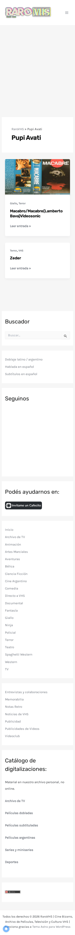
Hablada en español (19, 367)
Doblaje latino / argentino (23, 359)
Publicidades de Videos (22, 729)
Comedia (11, 588)
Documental (14, 603)
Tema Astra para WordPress (51, 926)
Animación (13, 544)
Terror (22, 203)
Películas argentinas (20, 837)
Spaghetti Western (18, 654)
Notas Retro (13, 706)
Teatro (9, 647)
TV (7, 669)
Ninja (9, 625)
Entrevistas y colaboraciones (26, 692)
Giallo (13, 203)
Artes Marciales (16, 552)
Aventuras (12, 559)
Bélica (9, 566)
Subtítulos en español (21, 374)
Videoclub (12, 736)
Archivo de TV (15, 537)
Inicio (9, 530)
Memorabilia (14, 699)
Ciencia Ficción (16, 574)
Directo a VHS (15, 596)
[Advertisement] (37, 64)
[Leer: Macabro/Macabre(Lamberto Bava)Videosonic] (37, 177)
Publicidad (13, 721)
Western (11, 662)
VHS (20, 250)
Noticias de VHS (16, 714)
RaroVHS (18, 129)
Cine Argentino (16, 581)
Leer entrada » (20, 226)
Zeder (15, 258)
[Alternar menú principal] (66, 12)
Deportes (11, 862)
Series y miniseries (19, 850)
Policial (10, 632)
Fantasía (11, 610)
